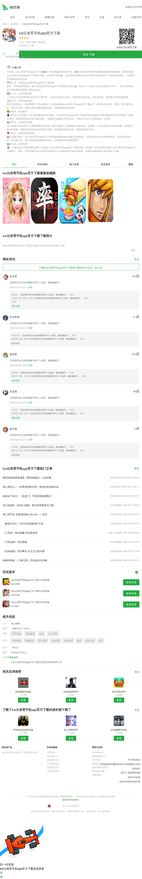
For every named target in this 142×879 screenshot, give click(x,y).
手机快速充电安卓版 (23, 729)
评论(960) (42, 164)
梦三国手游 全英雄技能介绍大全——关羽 (25, 514)
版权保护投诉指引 (100, 767)
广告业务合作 (53, 763)
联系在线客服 (134, 777)
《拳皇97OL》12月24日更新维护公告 (23, 523)
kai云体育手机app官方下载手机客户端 (19, 752)
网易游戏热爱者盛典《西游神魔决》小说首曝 (27, 477)
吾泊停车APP (119, 691)
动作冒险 (42, 640)
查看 (23, 700)
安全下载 (89, 54)
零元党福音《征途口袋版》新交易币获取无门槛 (28, 505)
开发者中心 (52, 756)
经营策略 (16, 633)
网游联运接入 (53, 767)
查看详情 (131, 582)
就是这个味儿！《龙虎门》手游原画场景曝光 (27, 496)
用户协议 (96, 759)
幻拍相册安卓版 (119, 729)
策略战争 (29, 640)
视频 (130, 164)
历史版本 (105, 164)
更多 (136, 259)
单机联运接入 (53, 770)
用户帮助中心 (98, 752)
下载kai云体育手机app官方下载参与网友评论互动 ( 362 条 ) (71, 267)
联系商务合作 (53, 759)
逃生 (41, 633)
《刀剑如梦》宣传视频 (15, 542)
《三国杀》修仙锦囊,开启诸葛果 (20, 532)
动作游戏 (68, 640)
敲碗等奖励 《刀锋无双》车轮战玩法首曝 (25, 560)
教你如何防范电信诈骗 (129, 781)
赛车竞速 (89, 640)
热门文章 (74, 164)
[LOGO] (11, 7)
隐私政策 (13, 657)
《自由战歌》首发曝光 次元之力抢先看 (24, 551)
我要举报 (96, 774)
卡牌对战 (55, 640)
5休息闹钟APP (71, 691)
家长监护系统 (98, 770)
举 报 (1, 875)
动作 (100, 640)
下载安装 (41, 42)
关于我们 (51, 752)
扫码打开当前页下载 (127, 47)
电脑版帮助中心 (99, 756)
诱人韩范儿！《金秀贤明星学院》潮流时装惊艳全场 (31, 486)
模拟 (79, 640)
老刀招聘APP (71, 729)
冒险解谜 (30, 633)
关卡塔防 (52, 633)
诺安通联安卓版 (23, 691)
